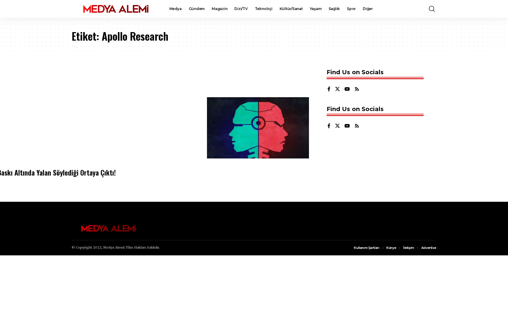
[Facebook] (329, 89)
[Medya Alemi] (116, 9)
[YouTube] (347, 89)
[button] (432, 9)
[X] (337, 89)
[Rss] (357, 89)
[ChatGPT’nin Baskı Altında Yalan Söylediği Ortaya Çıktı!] (258, 127)
